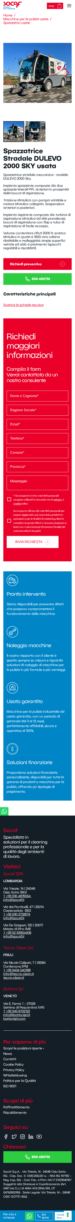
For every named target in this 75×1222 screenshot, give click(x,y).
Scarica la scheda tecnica (23, 305)
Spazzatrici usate (16, 23)
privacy (58, 499)
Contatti (9, 1059)
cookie (17, 503)
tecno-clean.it (13, 977)
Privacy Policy (13, 1070)
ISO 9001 (9, 1086)
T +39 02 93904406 (17, 932)
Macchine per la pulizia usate (26, 19)
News (7, 1053)
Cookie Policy (13, 1064)
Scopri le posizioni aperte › (23, 1048)
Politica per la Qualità (19, 1080)
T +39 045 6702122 (16, 1011)
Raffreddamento (16, 1107)
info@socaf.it (13, 900)
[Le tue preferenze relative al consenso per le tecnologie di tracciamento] (68, 1215)
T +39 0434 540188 (17, 970)
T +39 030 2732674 (16, 914)
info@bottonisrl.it (16, 1015)
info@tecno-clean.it (18, 974)
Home (7, 15)
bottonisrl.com (14, 1018)
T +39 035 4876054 (17, 896)
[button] (67, 72)
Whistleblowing (15, 1075)
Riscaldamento (15, 1112)
